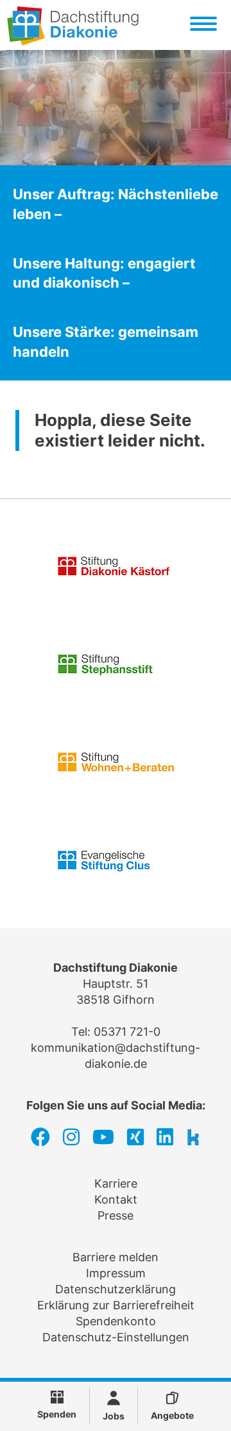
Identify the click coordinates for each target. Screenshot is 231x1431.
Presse (115, 1215)
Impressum (116, 1273)
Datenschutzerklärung (115, 1289)
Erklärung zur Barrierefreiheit (115, 1305)
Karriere (115, 1183)
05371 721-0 (127, 1031)
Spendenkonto (116, 1321)
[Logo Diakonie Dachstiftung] (72, 41)
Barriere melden (115, 1257)
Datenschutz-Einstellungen (115, 1337)
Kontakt (115, 1199)
